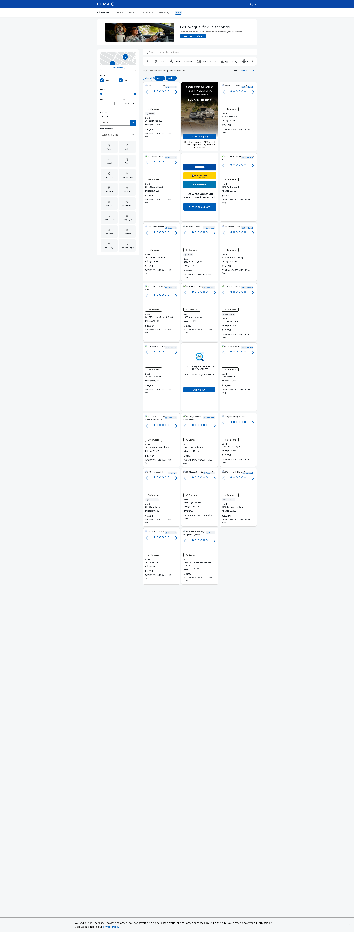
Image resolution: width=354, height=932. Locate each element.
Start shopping (200, 136)
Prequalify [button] (164, 12)
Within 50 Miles (110, 134)
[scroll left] (147, 61)
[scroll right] (252, 61)
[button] (349, 925)
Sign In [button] (253, 4)
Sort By (235, 70)
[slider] (101, 94)
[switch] (109, 80)
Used (126, 80)
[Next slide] (176, 92)
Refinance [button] (148, 12)
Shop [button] (178, 12)
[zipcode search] (133, 123)
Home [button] (120, 12)
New (107, 80)
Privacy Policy (111, 926)
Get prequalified (193, 36)
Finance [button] (132, 12)
